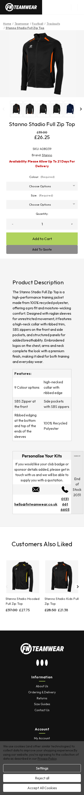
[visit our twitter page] (42, 663)
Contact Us (42, 710)
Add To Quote (42, 249)
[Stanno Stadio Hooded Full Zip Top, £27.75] (22, 576)
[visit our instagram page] (37, 663)
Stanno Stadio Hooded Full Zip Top (23, 601)
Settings (42, 768)
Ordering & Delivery (42, 692)
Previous (3, 109)
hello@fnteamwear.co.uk (35, 504)
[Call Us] (65, 489)
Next (81, 109)
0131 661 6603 (64, 504)
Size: (42, 195)
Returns (42, 698)
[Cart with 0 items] (81, 7)
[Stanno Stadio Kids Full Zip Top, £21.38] (61, 576)
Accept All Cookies (42, 788)
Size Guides (42, 704)
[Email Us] (35, 489)
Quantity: (42, 213)
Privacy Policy (47, 759)
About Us (42, 686)
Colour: (42, 177)
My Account (42, 738)
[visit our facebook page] (46, 663)
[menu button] (74, 7)
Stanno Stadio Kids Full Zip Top (62, 601)
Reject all (42, 778)
